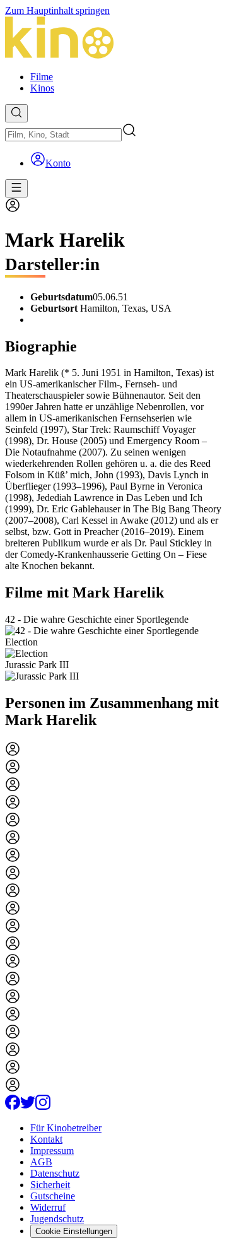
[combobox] (63, 134)
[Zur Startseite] (113, 38)
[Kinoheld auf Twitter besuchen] (27, 1106)
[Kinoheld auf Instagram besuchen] (42, 1106)
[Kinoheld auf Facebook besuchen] (12, 1106)
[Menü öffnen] (16, 188)
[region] (113, 648)
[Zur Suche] (16, 113)
